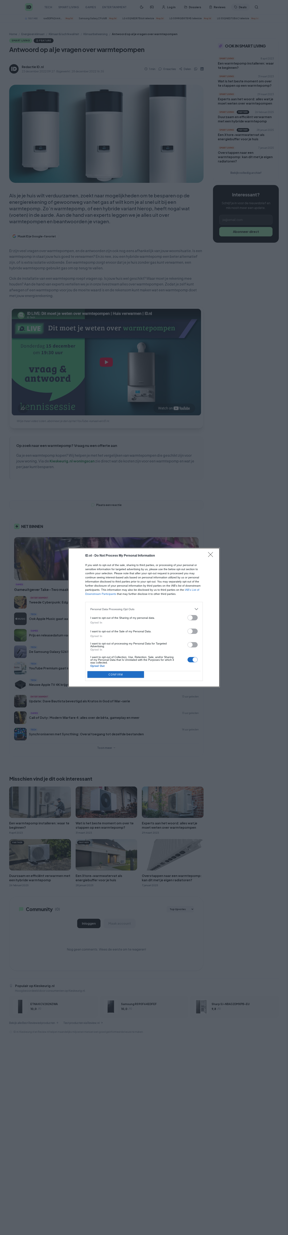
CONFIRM (116, 674)
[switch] (192, 617)
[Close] (212, 556)
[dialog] (144, 617)
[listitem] (144, 609)
